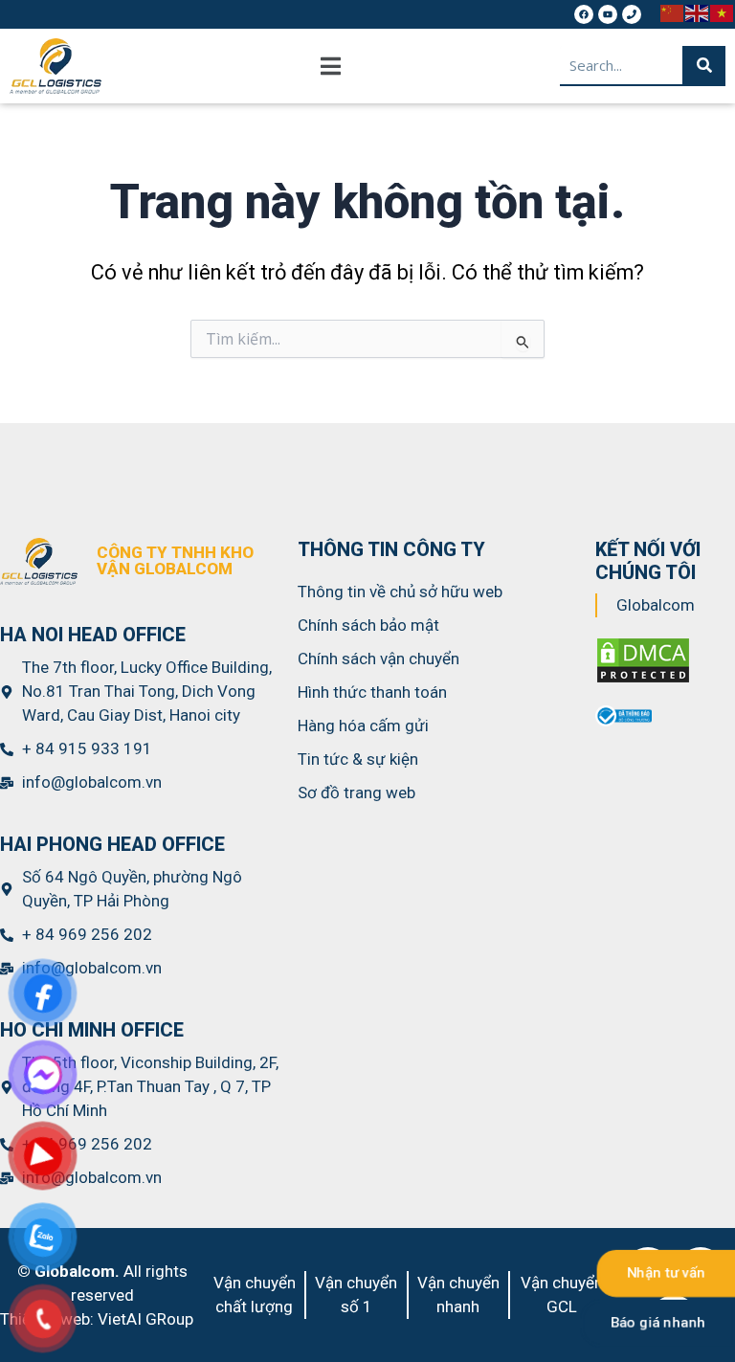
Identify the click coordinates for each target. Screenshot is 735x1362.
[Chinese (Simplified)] (672, 11)
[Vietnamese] (722, 11)
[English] (697, 11)
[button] (330, 66)
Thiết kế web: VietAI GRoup (96, 1319)
